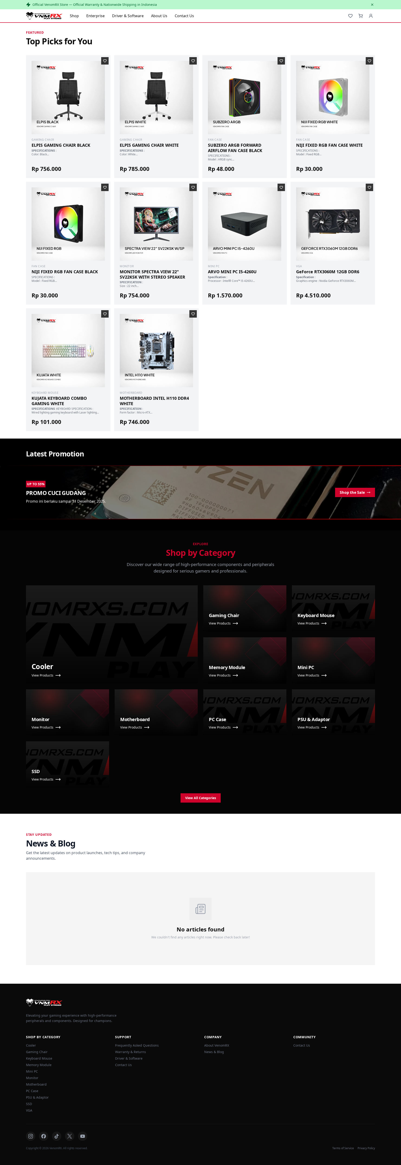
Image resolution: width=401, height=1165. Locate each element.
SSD (29, 1104)
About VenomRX (216, 1045)
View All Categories (200, 798)
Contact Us (184, 15)
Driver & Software (128, 15)
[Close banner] (372, 4)
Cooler (31, 1045)
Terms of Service (343, 1148)
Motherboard (36, 1084)
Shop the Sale (352, 492)
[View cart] (360, 16)
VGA (29, 1110)
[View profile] (371, 16)
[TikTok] (56, 1136)
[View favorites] (350, 16)
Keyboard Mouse (39, 1058)
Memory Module (39, 1065)
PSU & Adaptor (37, 1097)
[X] (69, 1136)
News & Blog (214, 1052)
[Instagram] (30, 1136)
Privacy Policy (366, 1148)
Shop (74, 15)
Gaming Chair (37, 1052)
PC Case (32, 1091)
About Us (159, 15)
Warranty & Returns (130, 1052)
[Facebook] (43, 1136)
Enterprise (95, 15)
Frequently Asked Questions (137, 1045)
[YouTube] (82, 1136)
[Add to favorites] (105, 61)
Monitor (32, 1078)
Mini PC (32, 1071)
